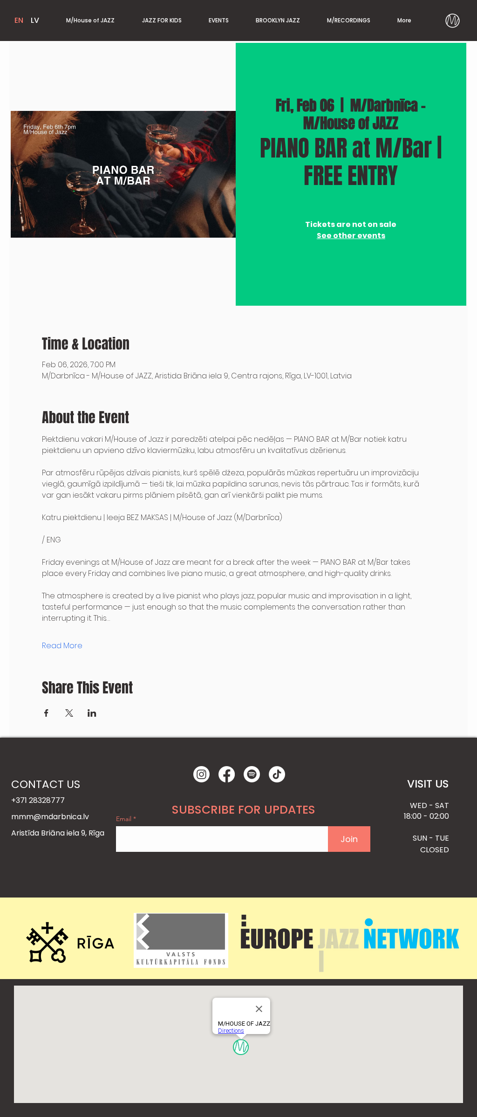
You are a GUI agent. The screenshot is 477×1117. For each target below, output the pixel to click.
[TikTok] (277, 774)
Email (124, 818)
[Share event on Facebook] (46, 713)
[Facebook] (226, 774)
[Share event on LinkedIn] (92, 713)
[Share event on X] (69, 713)
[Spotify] (252, 774)
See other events (351, 235)
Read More (62, 646)
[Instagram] (201, 774)
